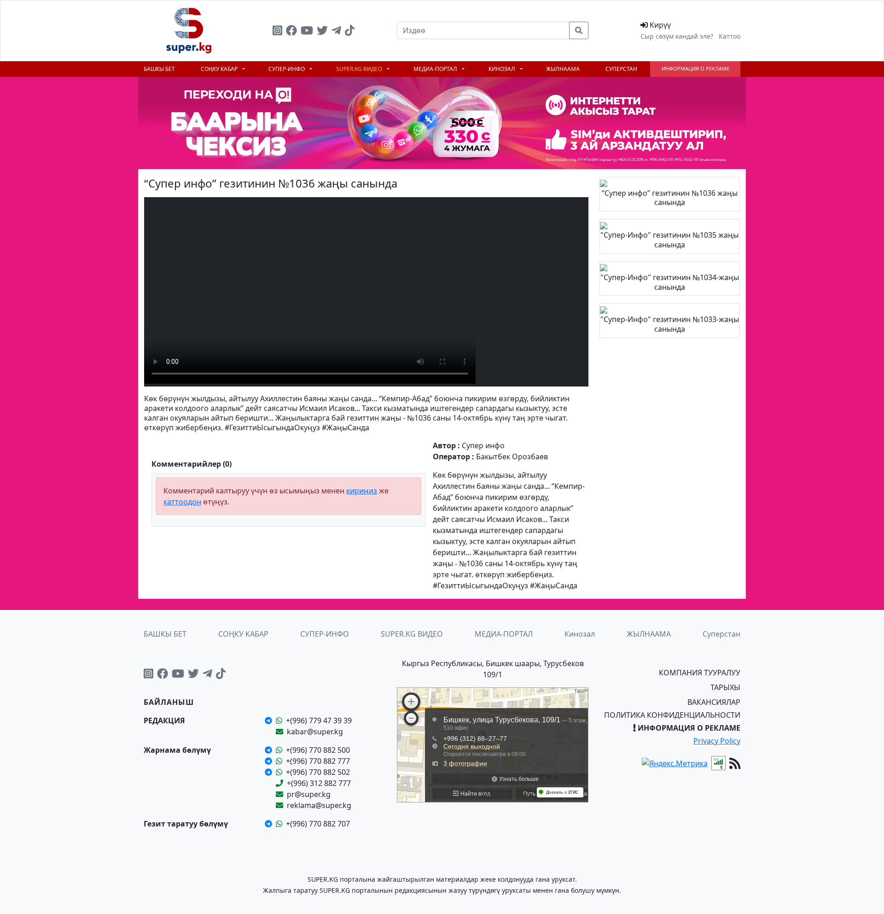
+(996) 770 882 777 (318, 761)
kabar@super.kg (315, 732)
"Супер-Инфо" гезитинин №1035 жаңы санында (669, 240)
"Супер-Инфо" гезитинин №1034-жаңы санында (669, 282)
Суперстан (621, 69)
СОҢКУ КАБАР (220, 69)
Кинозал (503, 69)
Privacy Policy (716, 741)
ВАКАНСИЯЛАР (713, 702)
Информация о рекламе (695, 68)
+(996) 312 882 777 (319, 783)
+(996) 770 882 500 (318, 750)
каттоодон (182, 502)
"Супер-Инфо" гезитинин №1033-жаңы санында (669, 324)
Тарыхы (725, 687)
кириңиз (361, 491)
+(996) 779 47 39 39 (319, 720)
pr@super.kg (309, 794)
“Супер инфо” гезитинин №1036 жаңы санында (670, 198)
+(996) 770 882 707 (318, 824)
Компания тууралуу (699, 673)
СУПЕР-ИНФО (287, 69)
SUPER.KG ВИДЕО (360, 69)
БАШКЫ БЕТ (159, 69)
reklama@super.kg (319, 805)
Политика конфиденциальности (672, 715)
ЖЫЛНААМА (563, 69)
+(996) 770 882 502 (318, 772)
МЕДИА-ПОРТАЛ (436, 69)
